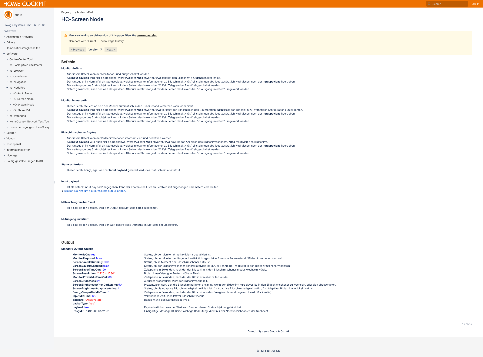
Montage (11, 155)
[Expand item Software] (4, 53)
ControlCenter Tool (20, 59)
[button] (72, 12)
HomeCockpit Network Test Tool (29, 121)
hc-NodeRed (17, 87)
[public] (8, 14)
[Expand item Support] (4, 132)
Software (12, 53)
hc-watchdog (17, 115)
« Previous (77, 49)
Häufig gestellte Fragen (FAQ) (24, 161)
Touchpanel (13, 144)
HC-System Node (23, 104)
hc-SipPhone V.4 (19, 110)
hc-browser (16, 70)
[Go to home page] (25, 4)
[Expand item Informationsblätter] (4, 149)
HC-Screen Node (23, 98)
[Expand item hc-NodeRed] (7, 87)
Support (11, 132)
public (18, 14)
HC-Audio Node (22, 93)
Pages (65, 12)
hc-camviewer (18, 76)
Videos (10, 138)
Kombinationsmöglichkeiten (23, 48)
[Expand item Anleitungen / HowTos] (4, 36)
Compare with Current (82, 41)
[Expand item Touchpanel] (4, 144)
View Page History (112, 41)
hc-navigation (17, 81)
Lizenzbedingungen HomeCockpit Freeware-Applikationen (45, 127)
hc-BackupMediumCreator (25, 65)
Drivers (10, 42)
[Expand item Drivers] (4, 42)
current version (147, 35)
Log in (475, 3)
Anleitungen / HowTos (19, 36)
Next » (111, 49)
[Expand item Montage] (4, 155)
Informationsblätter (18, 149)
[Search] (429, 3)
